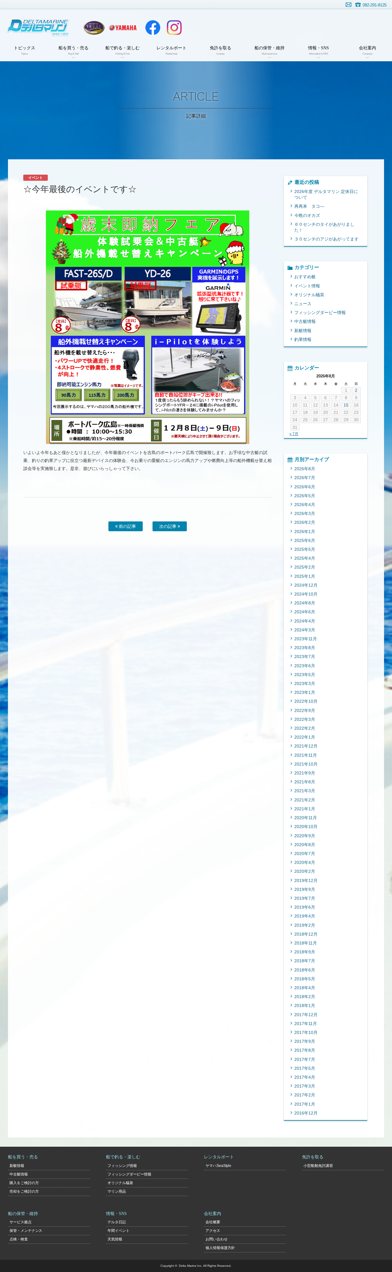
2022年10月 (306, 701)
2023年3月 (304, 683)
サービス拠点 (20, 1222)
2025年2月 (304, 567)
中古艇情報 (305, 321)
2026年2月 (304, 522)
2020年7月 (304, 853)
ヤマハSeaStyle (218, 1166)
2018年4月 (304, 987)
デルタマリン (37, 27)
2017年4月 (304, 1077)
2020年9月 (304, 835)
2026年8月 (304, 468)
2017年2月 (304, 1094)
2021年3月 (304, 790)
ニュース (302, 303)
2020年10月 (306, 826)
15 (346, 405)
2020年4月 (304, 862)
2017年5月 (304, 1068)
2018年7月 (304, 960)
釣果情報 (302, 339)
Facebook (152, 27)
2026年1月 (304, 531)
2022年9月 (304, 710)
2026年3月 (304, 513)
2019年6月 (304, 907)
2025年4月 (304, 558)
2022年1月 (304, 737)
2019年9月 (304, 889)
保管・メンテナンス (26, 1230)
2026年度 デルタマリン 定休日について (326, 194)
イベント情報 (307, 285)
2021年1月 (304, 808)
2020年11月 (305, 817)
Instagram (174, 27)
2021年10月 (306, 764)
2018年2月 (304, 996)
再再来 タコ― (309, 206)
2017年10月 (306, 1032)
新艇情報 (302, 330)
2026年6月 (304, 486)
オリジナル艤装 (309, 294)
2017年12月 (306, 1014)
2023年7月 (304, 656)
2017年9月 (304, 1041)
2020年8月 (304, 844)
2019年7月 (304, 898)
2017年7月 (304, 1059)
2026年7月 (304, 477)
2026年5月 (304, 495)
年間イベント (118, 1230)
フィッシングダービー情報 (320, 312)
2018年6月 (304, 969)
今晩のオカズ (307, 215)
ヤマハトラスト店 (94, 27)
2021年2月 (304, 799)
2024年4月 (304, 621)
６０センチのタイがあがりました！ (324, 227)
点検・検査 (18, 1239)
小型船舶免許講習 (318, 1166)
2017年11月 (305, 1023)
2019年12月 (306, 880)
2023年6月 (304, 665)
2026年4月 (304, 504)
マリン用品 (116, 1191)
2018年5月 (304, 978)
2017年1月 (304, 1104)
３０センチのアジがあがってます (326, 239)
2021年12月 (306, 746)
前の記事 (127, 526)
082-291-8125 (374, 4)
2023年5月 (304, 674)
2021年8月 (304, 781)
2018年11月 (305, 943)
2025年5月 (304, 549)
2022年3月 (304, 719)
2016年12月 (306, 1113)
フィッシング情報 (122, 1166)
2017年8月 (304, 1050)
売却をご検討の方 (24, 1191)
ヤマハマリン (123, 27)
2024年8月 (304, 602)
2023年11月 (305, 638)
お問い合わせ (348, 4)
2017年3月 (304, 1086)
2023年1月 (304, 692)
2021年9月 (304, 772)
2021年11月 (305, 755)
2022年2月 (304, 728)
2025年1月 (304, 576)
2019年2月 (304, 925)
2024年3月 (304, 629)
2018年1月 (304, 1005)
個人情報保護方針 (220, 1248)
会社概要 (212, 1222)
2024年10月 (306, 594)
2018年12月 (306, 934)
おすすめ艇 (305, 276)
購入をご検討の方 (24, 1183)
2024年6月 (304, 611)
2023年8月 (304, 647)
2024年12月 (306, 585)
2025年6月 (304, 540)
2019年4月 (304, 916)
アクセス (212, 1230)
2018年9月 (304, 951)
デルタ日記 (116, 1222)
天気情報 (114, 1239)
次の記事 (168, 526)
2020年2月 (304, 871)
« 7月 (293, 434)
